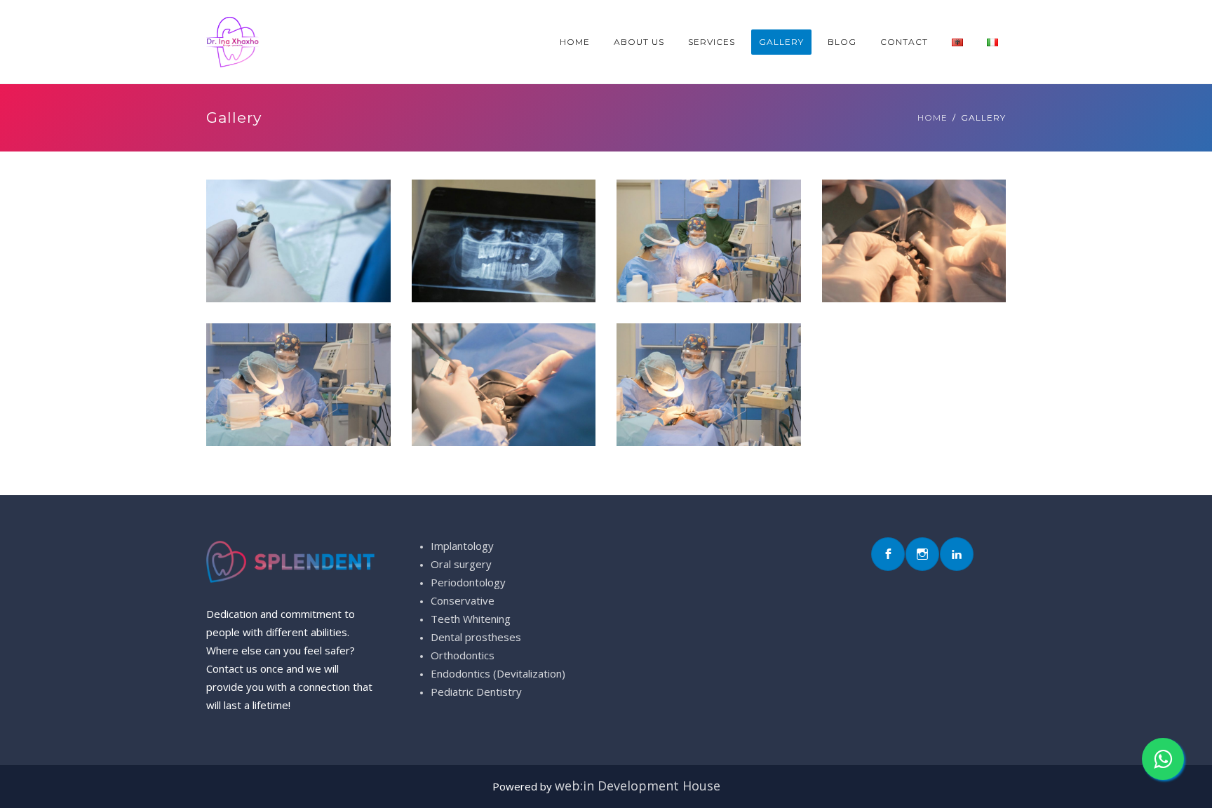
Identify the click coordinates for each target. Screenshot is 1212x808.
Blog (842, 41)
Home (575, 41)
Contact (904, 41)
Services (711, 41)
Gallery (781, 41)
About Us (639, 41)
